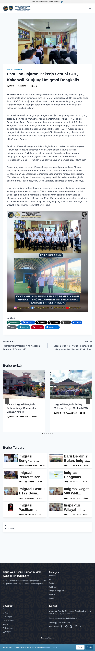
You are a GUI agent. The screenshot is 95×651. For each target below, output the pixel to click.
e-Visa (5, 613)
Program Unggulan (56, 591)
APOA (5, 624)
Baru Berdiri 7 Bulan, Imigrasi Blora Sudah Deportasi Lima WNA (77, 458)
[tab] (42, 433)
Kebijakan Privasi (50, 647)
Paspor (6, 609)
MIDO (11, 86)
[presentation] (24, 384)
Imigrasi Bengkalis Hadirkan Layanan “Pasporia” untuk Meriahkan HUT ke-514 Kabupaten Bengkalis (77, 475)
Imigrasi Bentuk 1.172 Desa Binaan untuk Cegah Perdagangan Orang (32, 491)
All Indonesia (8, 628)
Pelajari (80, 647)
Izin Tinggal (7, 617)
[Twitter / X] (76, 627)
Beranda (52, 575)
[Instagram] (67, 627)
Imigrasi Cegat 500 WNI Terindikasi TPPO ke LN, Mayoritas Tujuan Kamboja (76, 491)
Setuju (89, 647)
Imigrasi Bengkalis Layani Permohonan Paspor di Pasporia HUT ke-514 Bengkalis (30, 458)
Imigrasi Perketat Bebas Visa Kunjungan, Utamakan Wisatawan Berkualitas (31, 475)
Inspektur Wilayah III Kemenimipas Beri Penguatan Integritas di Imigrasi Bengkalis (77, 507)
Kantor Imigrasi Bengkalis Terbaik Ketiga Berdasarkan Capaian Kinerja (22, 408)
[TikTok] (81, 627)
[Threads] (71, 627)
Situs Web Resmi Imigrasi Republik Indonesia (46, 1)
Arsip (7, 525)
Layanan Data (8, 620)
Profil (51, 579)
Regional (18, 69)
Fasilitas (52, 594)
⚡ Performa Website (46, 638)
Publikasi (52, 587)
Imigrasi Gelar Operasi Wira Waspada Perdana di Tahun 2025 (21, 346)
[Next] (88, 401)
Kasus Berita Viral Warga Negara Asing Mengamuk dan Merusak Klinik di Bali (72, 346)
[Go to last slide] (7, 401)
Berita (10, 69)
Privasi (51, 598)
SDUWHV (7, 632)
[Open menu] (89, 8)
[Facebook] (62, 627)
